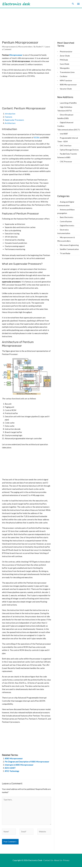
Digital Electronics (67, 225)
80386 (37, 137)
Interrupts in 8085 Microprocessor (19, 765)
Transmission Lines (67, 72)
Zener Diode (65, 56)
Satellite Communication (69, 249)
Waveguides (65, 68)
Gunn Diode (64, 64)
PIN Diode (64, 60)
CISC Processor (66, 161)
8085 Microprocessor (14, 758)
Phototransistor (66, 51)
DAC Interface (65, 145)
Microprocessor (15, 55)
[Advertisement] (41, 23)
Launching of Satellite (68, 103)
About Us (58, 860)
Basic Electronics (66, 217)
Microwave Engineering (69, 245)
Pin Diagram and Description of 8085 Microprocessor (27, 762)
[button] (73, 3)
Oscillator (63, 76)
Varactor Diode (66, 89)
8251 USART (10, 768)
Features (8, 117)
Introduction (10, 114)
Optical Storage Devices (69, 150)
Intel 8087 (64, 134)
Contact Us (48, 860)
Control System (66, 221)
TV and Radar (65, 253)
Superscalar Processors (14, 120)
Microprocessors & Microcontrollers (17, 47)
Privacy (66, 860)
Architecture (10, 123)
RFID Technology (12, 771)
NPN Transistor (66, 80)
